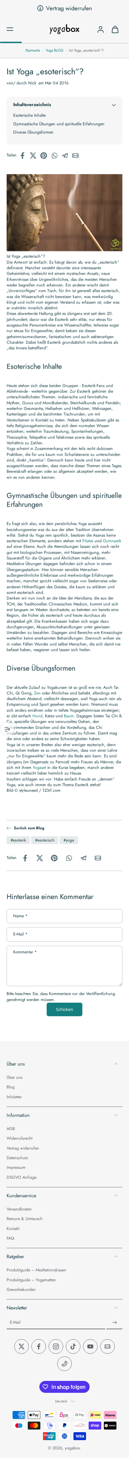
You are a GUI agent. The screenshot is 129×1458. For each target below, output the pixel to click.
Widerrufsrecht (19, 1139)
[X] (21, 1347)
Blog (11, 1087)
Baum (69, 716)
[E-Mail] (107, 1347)
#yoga (69, 840)
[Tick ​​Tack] (73, 1347)
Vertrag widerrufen (69, 8)
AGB (11, 1129)
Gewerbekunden (21, 1290)
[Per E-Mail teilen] (77, 155)
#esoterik (18, 840)
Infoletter (14, 1097)
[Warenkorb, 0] (115, 29)
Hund (37, 716)
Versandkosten (19, 1209)
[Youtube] (90, 1347)
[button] (10, 29)
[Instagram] (56, 1347)
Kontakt (13, 1229)
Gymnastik (112, 541)
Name (20, 916)
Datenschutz (17, 1158)
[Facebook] (38, 1347)
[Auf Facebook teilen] (24, 155)
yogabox (72, 1448)
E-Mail (20, 934)
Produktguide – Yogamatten (31, 1280)
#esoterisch (44, 840)
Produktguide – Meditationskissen (36, 1270)
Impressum (16, 1168)
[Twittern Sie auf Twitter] (35, 155)
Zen (37, 693)
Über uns (14, 1077)
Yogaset (39, 767)
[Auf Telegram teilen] (67, 155)
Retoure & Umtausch (25, 1219)
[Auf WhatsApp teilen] (56, 155)
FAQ (10, 1238)
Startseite (32, 50)
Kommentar (25, 952)
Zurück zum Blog (29, 828)
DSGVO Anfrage (21, 1177)
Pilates (87, 541)
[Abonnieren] (114, 1323)
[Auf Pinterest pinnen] (45, 155)
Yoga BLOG (55, 50)
